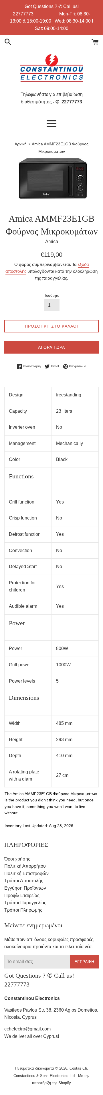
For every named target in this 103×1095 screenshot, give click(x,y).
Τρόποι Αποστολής (23, 880)
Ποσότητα (51, 295)
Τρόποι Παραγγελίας (25, 902)
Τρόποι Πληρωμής (23, 910)
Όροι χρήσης (17, 859)
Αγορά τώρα (51, 347)
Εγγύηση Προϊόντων (25, 888)
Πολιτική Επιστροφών (26, 873)
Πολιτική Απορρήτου (25, 866)
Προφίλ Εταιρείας (21, 895)
